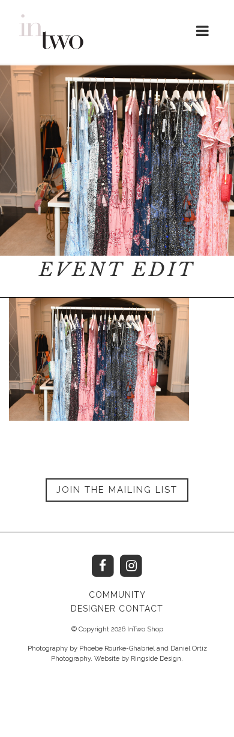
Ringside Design (156, 659)
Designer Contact (117, 608)
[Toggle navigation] (202, 31)
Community (117, 595)
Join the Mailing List (117, 489)
